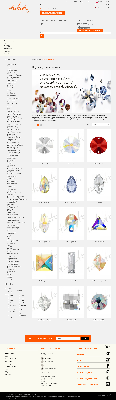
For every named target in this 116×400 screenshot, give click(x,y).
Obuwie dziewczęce (12, 80)
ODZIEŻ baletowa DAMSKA (14, 114)
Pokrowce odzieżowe (12, 263)
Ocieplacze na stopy (12, 74)
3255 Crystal (71, 281)
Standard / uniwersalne (12, 98)
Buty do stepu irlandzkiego (14, 198)
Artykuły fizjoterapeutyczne (14, 266)
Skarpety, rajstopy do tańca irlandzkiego (17, 199)
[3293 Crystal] (71, 302)
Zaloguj (91, 1)
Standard (9, 69)
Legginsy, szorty (11, 131)
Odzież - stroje (10, 209)
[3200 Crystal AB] (71, 145)
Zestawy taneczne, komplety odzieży (16, 222)
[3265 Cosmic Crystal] (44, 302)
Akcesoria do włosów (12, 147)
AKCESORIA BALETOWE (14, 142)
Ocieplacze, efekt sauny (13, 129)
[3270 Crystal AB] (99, 223)
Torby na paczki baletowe (13, 152)
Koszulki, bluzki (11, 212)
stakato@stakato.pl (54, 365)
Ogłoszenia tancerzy (87, 348)
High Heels (10, 171)
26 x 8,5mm (22, 313)
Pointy (8, 105)
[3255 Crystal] (71, 263)
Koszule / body (10, 233)
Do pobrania (8, 369)
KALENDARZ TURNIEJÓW (87, 385)
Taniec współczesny (12, 176)
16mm (22, 298)
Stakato (20, 394)
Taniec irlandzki (11, 194)
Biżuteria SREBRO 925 (13, 250)
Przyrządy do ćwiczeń (12, 155)
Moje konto (69, 1)
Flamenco (9, 180)
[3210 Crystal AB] (71, 223)
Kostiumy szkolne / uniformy (14, 118)
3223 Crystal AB (44, 241)
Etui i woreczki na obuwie (13, 150)
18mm (11, 300)
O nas (6, 356)
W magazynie (11, 291)
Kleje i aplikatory (11, 268)
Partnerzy (82, 354)
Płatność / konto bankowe (11, 358)
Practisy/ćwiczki (11, 165)
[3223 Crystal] (99, 184)
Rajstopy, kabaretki (12, 224)
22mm (22, 300)
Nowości (9, 274)
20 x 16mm (21, 309)
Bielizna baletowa (11, 126)
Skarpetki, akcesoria (12, 140)
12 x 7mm (23, 305)
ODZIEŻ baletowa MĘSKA (14, 132)
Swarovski (23, 291)
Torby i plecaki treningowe (14, 153)
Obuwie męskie (11, 87)
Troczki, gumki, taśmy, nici (14, 144)
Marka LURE (10, 242)
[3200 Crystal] (44, 145)
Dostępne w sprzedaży (12, 206)
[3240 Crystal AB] (44, 263)
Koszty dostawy (9, 361)
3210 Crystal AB (71, 241)
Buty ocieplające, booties (13, 113)
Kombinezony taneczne (13, 220)
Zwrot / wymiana (9, 364)
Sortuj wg (88, 124)
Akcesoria (9, 248)
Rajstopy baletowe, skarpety (14, 127)
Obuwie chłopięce (11, 95)
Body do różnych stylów (13, 214)
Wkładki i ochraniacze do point (15, 145)
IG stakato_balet (85, 373)
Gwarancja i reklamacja (11, 366)
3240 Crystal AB (44, 281)
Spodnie (9, 235)
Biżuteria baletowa (11, 158)
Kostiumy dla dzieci (12, 119)
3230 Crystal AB (44, 202)
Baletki (8, 108)
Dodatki (9, 238)
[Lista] (41, 125)
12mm (11, 298)
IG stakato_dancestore (88, 379)
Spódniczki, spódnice (12, 215)
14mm (22, 295)
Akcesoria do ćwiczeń (12, 264)
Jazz (8, 175)
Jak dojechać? (48, 358)
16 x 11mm (13, 305)
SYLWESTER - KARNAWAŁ (15, 75)
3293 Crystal (71, 320)
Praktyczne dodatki (12, 149)
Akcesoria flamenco (12, 183)
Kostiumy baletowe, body (13, 121)
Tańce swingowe (11, 191)
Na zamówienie (11, 79)
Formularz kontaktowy (50, 368)
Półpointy (9, 106)
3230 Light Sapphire (71, 202)
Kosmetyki (9, 246)
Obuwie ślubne (10, 204)
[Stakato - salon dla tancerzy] (23, 7)
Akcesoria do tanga (12, 189)
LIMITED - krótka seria (13, 77)
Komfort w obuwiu (12, 259)
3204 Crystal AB (98, 320)
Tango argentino (11, 184)
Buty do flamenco (11, 181)
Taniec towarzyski (11, 64)
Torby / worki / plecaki (13, 261)
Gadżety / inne (10, 269)
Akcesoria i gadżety (12, 201)
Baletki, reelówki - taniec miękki (15, 196)
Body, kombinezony (12, 136)
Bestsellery (9, 276)
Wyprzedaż (9, 279)
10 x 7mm (12, 302)
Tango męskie (10, 188)
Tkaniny (9, 245)
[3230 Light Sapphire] (71, 184)
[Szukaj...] (42, 36)
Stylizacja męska (11, 256)
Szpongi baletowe (11, 139)
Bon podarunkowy (11, 272)
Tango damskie (10, 186)
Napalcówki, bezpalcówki (13, 109)
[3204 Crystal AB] (99, 302)
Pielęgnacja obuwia (12, 258)
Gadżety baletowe (11, 157)
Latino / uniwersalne (12, 82)
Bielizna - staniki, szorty (13, 227)
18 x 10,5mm (11, 309)
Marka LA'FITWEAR (12, 240)
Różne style (10, 167)
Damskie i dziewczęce (12, 211)
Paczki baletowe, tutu (12, 123)
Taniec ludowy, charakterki (14, 193)
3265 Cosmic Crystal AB (99, 281)
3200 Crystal (44, 163)
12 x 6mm (23, 302)
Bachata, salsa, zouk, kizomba (14, 168)
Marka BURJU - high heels (14, 173)
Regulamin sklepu (9, 353)
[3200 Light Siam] (99, 145)
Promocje (9, 277)
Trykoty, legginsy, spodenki (14, 137)
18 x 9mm (23, 315)
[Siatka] (38, 125)
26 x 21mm (11, 317)
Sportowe (9, 163)
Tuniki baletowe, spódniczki (14, 124)
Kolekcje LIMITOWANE (13, 116)
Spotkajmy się (83, 367)
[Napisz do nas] (42, 365)
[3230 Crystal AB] (44, 184)
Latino (8, 67)
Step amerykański (11, 178)
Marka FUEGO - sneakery (13, 170)
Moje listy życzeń (81, 1)
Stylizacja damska (11, 255)
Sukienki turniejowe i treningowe (15, 217)
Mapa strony (8, 374)
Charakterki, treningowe (13, 111)
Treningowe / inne (11, 237)
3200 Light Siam (98, 163)
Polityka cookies (9, 372)
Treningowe (10, 162)
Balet (8, 101)
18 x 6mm (12, 311)
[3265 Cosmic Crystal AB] (99, 263)
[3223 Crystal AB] (44, 223)
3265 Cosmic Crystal (44, 320)
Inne (8, 230)
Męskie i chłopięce (11, 232)
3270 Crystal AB (98, 241)
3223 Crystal (99, 202)
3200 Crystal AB (71, 163)
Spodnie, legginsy (11, 219)
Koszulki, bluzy (11, 134)
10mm (11, 295)
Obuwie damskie (11, 65)
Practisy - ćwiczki (11, 72)
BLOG (79, 361)
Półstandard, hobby (12, 70)
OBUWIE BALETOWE (13, 103)
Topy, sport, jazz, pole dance (14, 228)
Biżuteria (9, 251)
